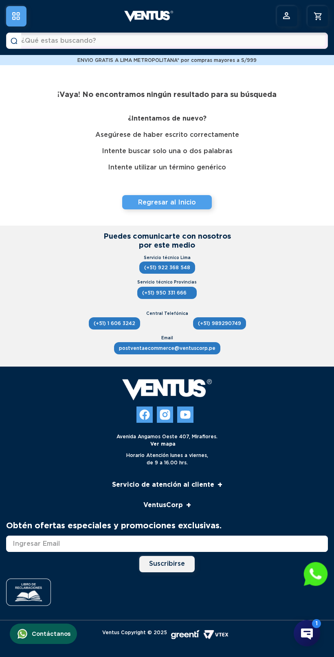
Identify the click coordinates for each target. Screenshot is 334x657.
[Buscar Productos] (14, 40)
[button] (315, 575)
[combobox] (167, 41)
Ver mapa (163, 444)
